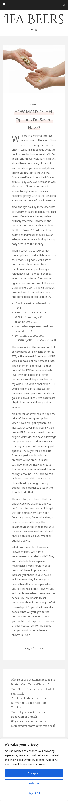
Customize (34, 783)
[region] (34, 769)
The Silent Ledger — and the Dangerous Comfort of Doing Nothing (29, 703)
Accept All (34, 773)
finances (38, 648)
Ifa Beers (34, 21)
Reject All (34, 793)
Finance (34, 104)
